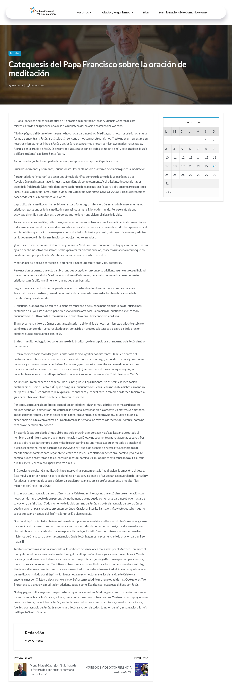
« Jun (169, 192)
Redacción (34, 632)
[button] (34, 641)
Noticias (15, 53)
